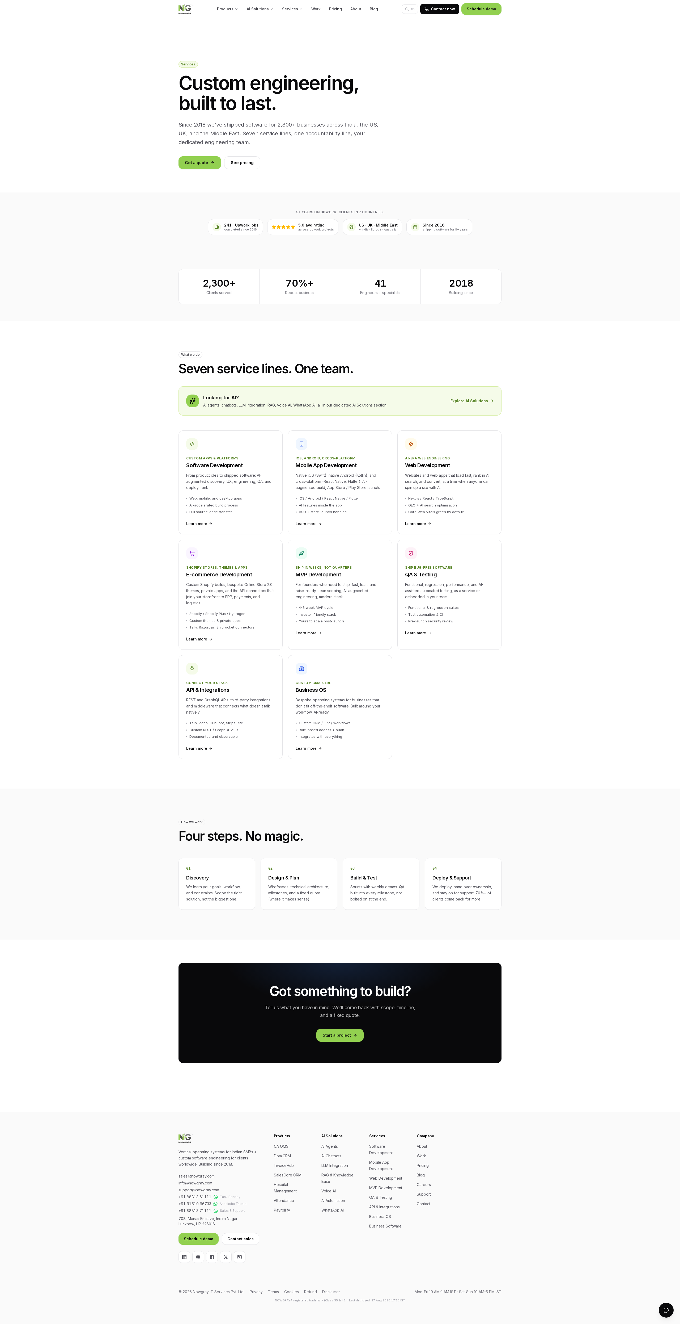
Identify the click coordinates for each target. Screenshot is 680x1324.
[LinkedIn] (184, 1257)
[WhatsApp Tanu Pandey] (216, 1197)
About (355, 9)
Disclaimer (331, 1291)
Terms (273, 1291)
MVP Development (385, 1187)
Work (316, 9)
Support (424, 1194)
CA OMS (281, 1146)
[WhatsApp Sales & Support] (216, 1211)
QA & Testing (380, 1197)
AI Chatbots (331, 1156)
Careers (424, 1184)
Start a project (337, 1035)
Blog (374, 9)
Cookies (291, 1291)
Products (225, 9)
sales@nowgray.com (196, 1176)
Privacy (256, 1291)
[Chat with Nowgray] (666, 1310)
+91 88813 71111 (194, 1210)
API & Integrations (384, 1207)
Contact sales (240, 1239)
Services (290, 9)
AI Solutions (258, 9)
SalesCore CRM (287, 1175)
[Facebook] (212, 1257)
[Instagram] (239, 1257)
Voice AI (328, 1191)
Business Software (385, 1226)
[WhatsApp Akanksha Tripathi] (215, 1204)
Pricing (335, 9)
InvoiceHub (284, 1165)
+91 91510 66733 (194, 1203)
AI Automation (333, 1200)
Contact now (443, 9)
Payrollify (282, 1210)
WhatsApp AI (332, 1210)
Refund (310, 1291)
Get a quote (196, 162)
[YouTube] (198, 1257)
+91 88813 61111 (194, 1197)
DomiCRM (282, 1156)
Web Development (385, 1178)
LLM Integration (334, 1165)
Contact (423, 1203)
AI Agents (329, 1146)
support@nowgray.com (198, 1190)
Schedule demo (481, 9)
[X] (226, 1257)
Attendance (284, 1200)
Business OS (380, 1216)
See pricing (242, 162)
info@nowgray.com (195, 1183)
